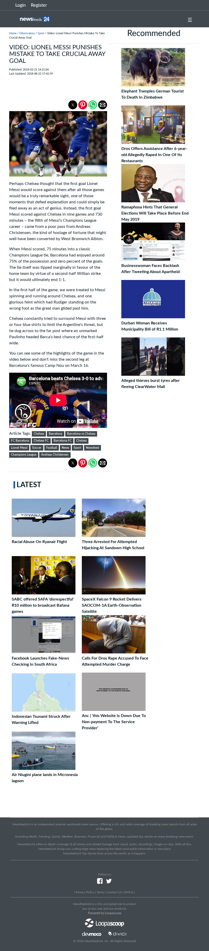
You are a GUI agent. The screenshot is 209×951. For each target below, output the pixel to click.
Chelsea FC (41, 440)
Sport (41, 33)
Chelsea (39, 433)
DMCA (128, 892)
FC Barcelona (20, 440)
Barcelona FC (63, 440)
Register (39, 5)
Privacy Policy (85, 892)
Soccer (36, 447)
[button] (72, 104)
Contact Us (114, 892)
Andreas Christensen (55, 454)
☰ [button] (190, 20)
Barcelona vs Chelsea (81, 433)
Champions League (23, 454)
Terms (100, 892)
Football (51, 447)
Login (20, 5)
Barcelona (55, 433)
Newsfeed (92, 447)
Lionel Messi (19, 447)
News (65, 447)
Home (13, 33)
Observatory (27, 33)
